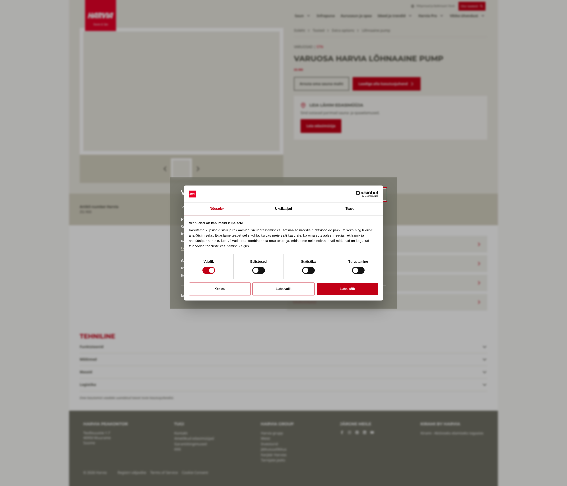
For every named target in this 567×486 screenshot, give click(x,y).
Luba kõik (347, 289)
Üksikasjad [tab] (283, 208)
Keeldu (219, 289)
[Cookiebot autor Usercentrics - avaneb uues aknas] (359, 194)
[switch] (258, 270)
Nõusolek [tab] (217, 208)
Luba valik (283, 289)
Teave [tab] (350, 208)
